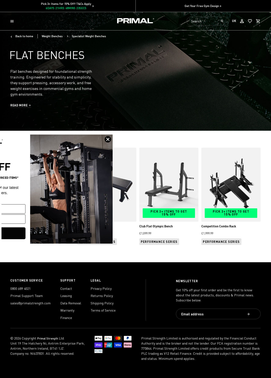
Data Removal (70, 303)
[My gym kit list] (250, 21)
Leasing (66, 296)
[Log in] (242, 21)
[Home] (135, 21)
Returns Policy (102, 296)
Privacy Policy (101, 288)
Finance (66, 318)
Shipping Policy (102, 303)
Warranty (67, 310)
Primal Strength (47, 338)
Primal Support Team (26, 296)
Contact (66, 288)
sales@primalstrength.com (30, 303)
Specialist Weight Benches (89, 36)
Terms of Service (103, 310)
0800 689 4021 (20, 288)
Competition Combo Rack (218, 226)
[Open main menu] (12, 21)
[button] (12, 21)
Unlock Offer (41, 233)
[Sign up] (249, 314)
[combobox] (208, 21)
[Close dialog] (160, 139)
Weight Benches (52, 36)
